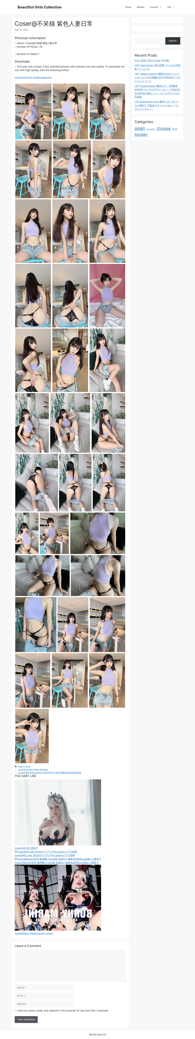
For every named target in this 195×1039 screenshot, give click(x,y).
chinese (163, 128)
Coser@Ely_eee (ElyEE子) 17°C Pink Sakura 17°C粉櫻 (45, 855)
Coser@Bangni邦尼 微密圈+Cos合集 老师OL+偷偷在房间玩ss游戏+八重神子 (57, 862)
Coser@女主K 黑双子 (26, 848)
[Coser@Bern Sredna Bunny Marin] (58, 929)
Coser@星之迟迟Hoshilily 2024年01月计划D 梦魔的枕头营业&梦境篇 (49, 772)
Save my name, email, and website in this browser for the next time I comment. (63, 1010)
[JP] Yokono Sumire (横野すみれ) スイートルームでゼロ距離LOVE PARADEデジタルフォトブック (157, 77)
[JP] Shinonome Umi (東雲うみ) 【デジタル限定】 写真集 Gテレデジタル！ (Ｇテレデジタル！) (156, 105)
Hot (169, 7)
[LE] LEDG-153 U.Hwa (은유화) (152, 60)
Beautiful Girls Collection (40, 7)
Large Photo (22, 139)
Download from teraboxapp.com (33, 77)
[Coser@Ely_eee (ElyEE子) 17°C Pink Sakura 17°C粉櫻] (46, 851)
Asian (20, 766)
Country (154, 7)
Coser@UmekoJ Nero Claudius (33, 769)
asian (140, 128)
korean (141, 134)
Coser (27, 766)
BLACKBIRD (150, 129)
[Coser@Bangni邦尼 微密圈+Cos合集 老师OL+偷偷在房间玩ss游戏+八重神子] (58, 859)
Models (140, 7)
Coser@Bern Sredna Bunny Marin (34, 933)
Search (173, 40)
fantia (174, 129)
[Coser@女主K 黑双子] (58, 844)
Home (128, 7)
